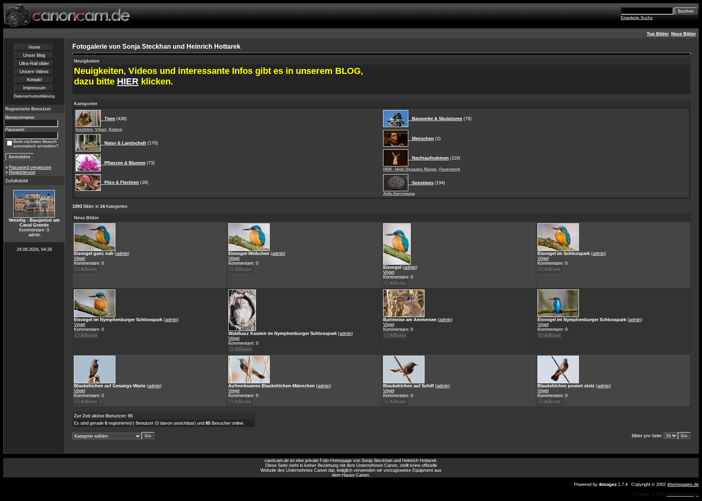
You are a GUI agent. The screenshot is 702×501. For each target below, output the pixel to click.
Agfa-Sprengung (399, 193)
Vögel (100, 129)
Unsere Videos (34, 71)
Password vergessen (30, 167)
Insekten (84, 129)
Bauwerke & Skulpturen (435, 118)
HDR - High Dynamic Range (410, 169)
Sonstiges (420, 182)
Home (34, 47)
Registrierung (22, 172)
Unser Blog (34, 55)
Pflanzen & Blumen (123, 162)
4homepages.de (683, 484)
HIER (128, 81)
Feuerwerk (449, 169)
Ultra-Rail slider (34, 63)
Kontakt (34, 79)
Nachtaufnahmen (428, 157)
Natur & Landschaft (123, 142)
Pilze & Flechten (120, 182)
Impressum (34, 87)
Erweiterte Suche (637, 17)
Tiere (108, 118)
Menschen (421, 138)
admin (122, 253)
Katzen (115, 129)
